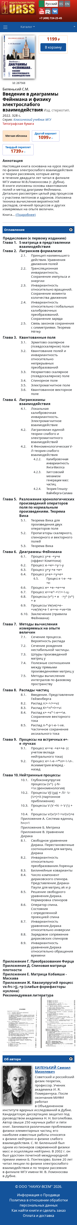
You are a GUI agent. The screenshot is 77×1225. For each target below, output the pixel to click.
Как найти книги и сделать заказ (39, 1210)
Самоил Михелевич (53, 1069)
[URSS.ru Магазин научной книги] (18, 7)
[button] (42, 11)
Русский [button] (51, 4)
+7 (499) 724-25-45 (50, 18)
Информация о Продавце (38, 1195)
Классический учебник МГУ (32, 119)
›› (46, 136)
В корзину (53, 47)
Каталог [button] (26, 27)
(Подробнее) (26, 214)
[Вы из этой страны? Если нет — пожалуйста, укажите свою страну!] (41, 3)
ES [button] (61, 4)
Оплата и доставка (38, 1215)
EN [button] (67, 4)
